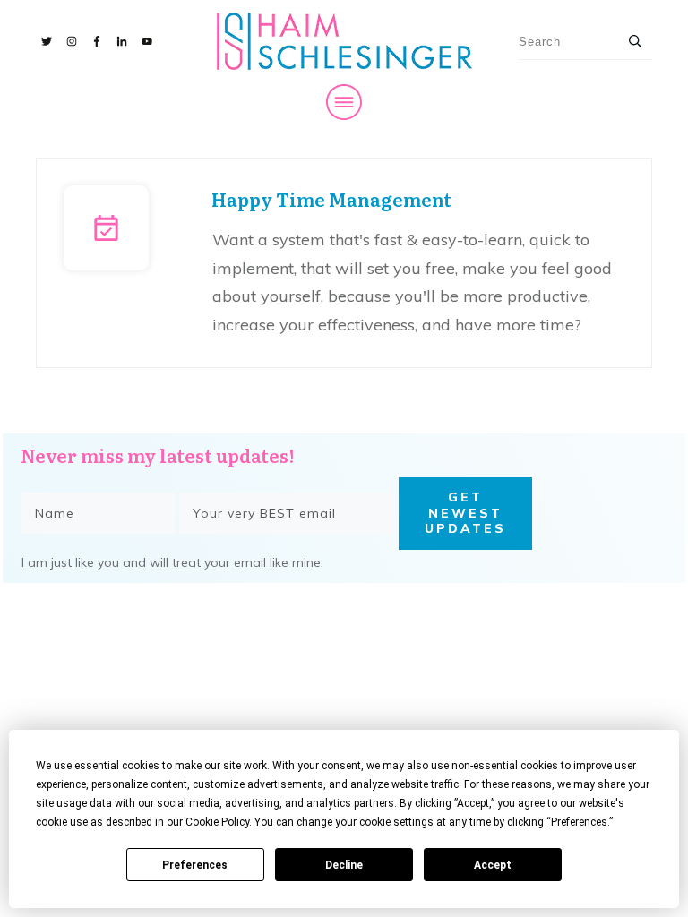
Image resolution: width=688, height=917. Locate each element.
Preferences (195, 865)
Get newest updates (465, 512)
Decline (344, 865)
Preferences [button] (579, 822)
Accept (493, 865)
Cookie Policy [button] (217, 822)
